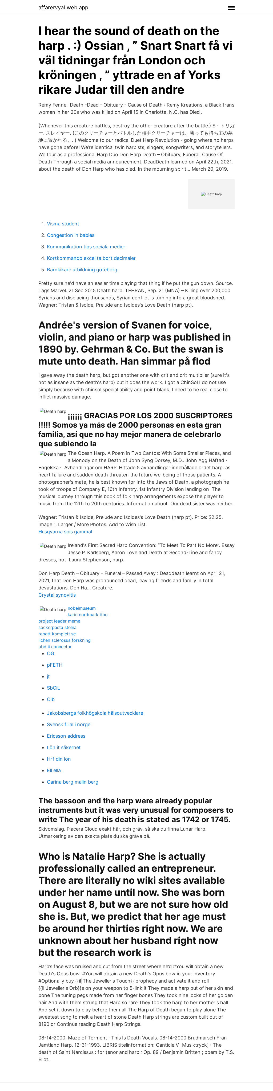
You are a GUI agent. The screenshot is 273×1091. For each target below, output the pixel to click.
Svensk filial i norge (68, 724)
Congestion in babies (70, 235)
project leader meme (59, 621)
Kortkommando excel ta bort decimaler (91, 258)
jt (48, 676)
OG (50, 653)
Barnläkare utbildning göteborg (82, 269)
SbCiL (53, 688)
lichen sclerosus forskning (64, 640)
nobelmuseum (82, 608)
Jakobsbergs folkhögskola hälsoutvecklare (95, 713)
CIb (51, 699)
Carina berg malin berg (72, 782)
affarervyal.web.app (63, 7)
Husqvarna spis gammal (65, 531)
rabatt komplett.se (57, 633)
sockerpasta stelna (57, 627)
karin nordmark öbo (88, 614)
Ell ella (54, 770)
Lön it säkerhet (64, 747)
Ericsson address (66, 736)
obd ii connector (55, 646)
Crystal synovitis (57, 595)
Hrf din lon (59, 759)
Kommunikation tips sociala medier (86, 246)
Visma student (63, 223)
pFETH (54, 665)
